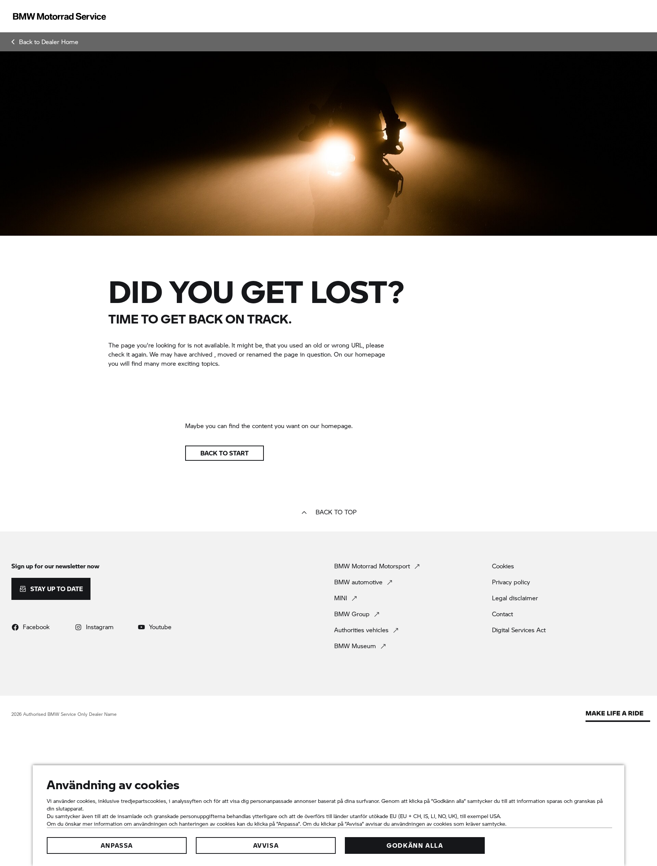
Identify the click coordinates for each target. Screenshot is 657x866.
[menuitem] (44, 41)
